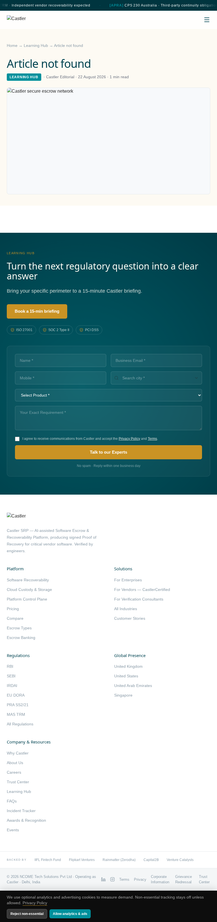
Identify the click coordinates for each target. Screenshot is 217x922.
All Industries (125, 608)
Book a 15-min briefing (37, 311)
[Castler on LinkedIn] (103, 879)
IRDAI (12, 685)
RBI (10, 666)
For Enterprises (128, 580)
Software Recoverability (28, 580)
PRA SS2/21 (18, 705)
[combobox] (156, 377)
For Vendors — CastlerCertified (142, 589)
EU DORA (16, 695)
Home (12, 45)
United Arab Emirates (133, 685)
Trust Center (18, 782)
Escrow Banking (21, 637)
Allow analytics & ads (70, 914)
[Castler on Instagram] (112, 879)
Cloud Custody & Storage (29, 589)
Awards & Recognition (26, 820)
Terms (152, 439)
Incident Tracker (21, 810)
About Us (15, 762)
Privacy (140, 879)
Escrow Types (19, 628)
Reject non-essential (27, 914)
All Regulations (20, 724)
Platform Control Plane (27, 599)
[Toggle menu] (206, 19)
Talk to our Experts (108, 452)
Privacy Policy (129, 439)
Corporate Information (160, 879)
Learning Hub (36, 45)
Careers (14, 772)
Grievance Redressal (183, 879)
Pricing (13, 608)
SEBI (11, 676)
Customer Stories (129, 618)
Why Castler (18, 753)
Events (13, 830)
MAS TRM (16, 714)
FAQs (12, 801)
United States (126, 676)
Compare (15, 618)
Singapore (123, 695)
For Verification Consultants (138, 599)
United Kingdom (128, 666)
